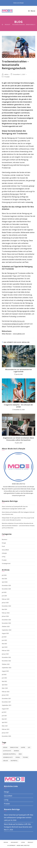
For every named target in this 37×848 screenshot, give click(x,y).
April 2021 (4, 722)
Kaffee (23, 747)
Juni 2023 (4, 640)
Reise (20, 754)
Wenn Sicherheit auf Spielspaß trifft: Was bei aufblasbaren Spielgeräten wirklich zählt (18, 817)
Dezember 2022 (6, 657)
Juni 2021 (4, 715)
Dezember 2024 (6, 606)
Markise (16, 751)
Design (4, 543)
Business (4, 539)
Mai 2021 (4, 719)
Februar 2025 (5, 599)
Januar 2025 (5, 602)
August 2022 (5, 671)
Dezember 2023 (6, 620)
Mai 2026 (4, 578)
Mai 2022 (4, 681)
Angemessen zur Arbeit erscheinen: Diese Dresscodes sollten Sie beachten (18, 439)
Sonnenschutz (8, 757)
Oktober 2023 (6, 626)
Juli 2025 (4, 592)
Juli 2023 (4, 637)
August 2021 (5, 709)
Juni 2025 (4, 596)
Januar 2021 (5, 733)
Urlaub (5, 760)
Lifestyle (4, 553)
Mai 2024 (4, 609)
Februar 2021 (5, 729)
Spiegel (18, 757)
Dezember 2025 (6, 585)
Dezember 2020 (6, 736)
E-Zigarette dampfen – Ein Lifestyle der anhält (18, 406)
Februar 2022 (5, 691)
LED (29, 747)
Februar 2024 (5, 613)
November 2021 (6, 702)
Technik (25, 757)
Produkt (7, 77)
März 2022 (5, 688)
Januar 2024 (5, 616)
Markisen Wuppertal (9, 754)
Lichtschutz (7, 751)
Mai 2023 (4, 643)
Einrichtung (14, 747)
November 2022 (6, 661)
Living (3, 556)
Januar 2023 (5, 654)
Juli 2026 (4, 575)
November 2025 (6, 589)
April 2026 (4, 582)
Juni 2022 (4, 678)
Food (3, 546)
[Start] (2, 24)
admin (6, 74)
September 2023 (6, 630)
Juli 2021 (4, 712)
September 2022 (6, 667)
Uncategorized (6, 563)
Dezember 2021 (6, 698)
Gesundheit (5, 550)
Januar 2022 (5, 695)
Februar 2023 (5, 650)
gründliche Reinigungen (10, 194)
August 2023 (5, 633)
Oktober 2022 (6, 664)
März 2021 (5, 726)
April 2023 (4, 647)
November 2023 (6, 623)
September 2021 (6, 705)
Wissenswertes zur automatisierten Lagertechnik (18, 370)
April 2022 (4, 685)
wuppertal (14, 760)
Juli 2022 (4, 674)
